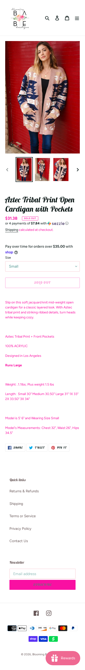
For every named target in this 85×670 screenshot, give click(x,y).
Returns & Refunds (24, 491)
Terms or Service (22, 516)
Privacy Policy (20, 528)
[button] (36, 223)
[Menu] (77, 18)
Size (8, 257)
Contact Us (18, 541)
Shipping (11, 230)
